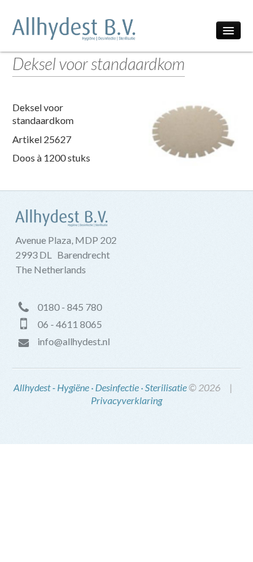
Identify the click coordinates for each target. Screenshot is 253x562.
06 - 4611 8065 (69, 324)
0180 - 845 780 (69, 307)
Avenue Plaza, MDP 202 (66, 240)
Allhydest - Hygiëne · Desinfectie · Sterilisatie (100, 387)
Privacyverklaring (126, 400)
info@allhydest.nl (73, 341)
